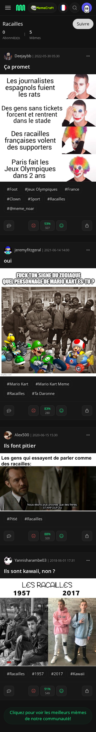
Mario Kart (18, 383)
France (73, 189)
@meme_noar (21, 208)
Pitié (13, 518)
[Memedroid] (20, 8)
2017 (58, 673)
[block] (88, 56)
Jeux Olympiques (42, 189)
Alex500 (22, 434)
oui (8, 260)
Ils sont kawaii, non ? (29, 571)
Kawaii (78, 673)
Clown (14, 198)
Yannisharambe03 (31, 560)
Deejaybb (23, 55)
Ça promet (17, 66)
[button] (75, 8)
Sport (35, 198)
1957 (39, 673)
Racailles (57, 198)
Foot (13, 189)
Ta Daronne (45, 393)
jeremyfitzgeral (28, 249)
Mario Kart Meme (53, 383)
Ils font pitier (20, 445)
